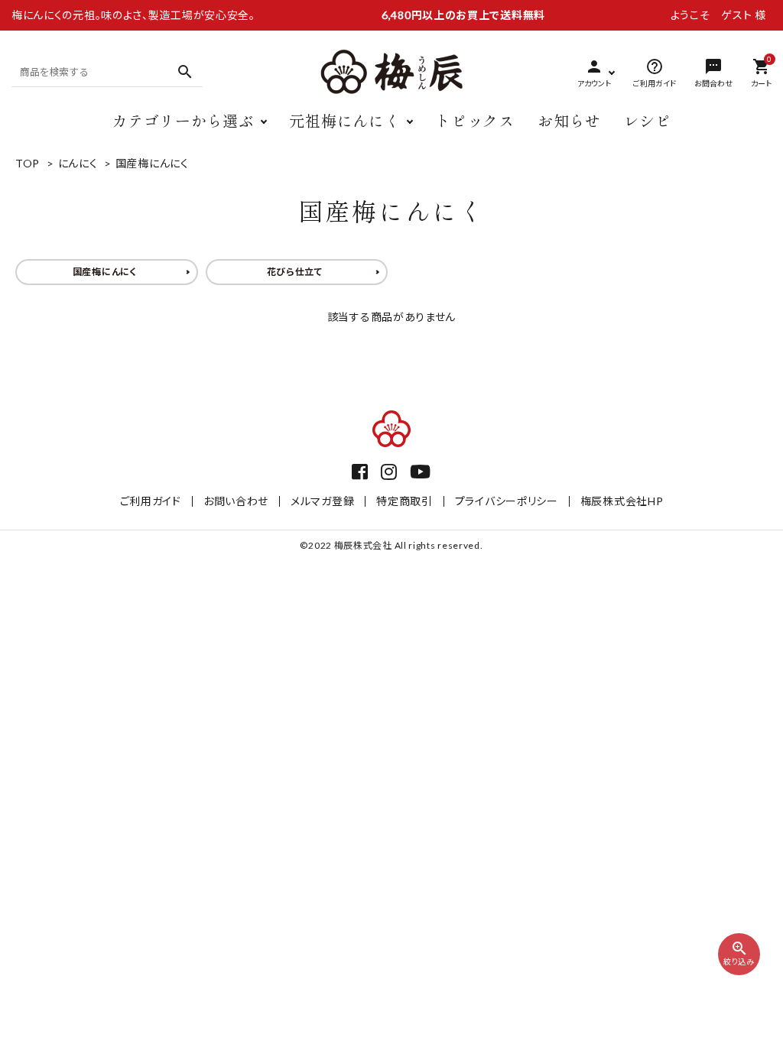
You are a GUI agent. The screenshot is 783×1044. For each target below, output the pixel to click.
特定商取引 (404, 500)
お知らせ (569, 120)
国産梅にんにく (152, 163)
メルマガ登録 (322, 500)
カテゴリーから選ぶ (183, 120)
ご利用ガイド (150, 500)
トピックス (475, 120)
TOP (27, 163)
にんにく (78, 163)
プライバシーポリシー (506, 500)
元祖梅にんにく (344, 120)
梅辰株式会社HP (622, 500)
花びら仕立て (295, 271)
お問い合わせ (235, 500)
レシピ (647, 120)
